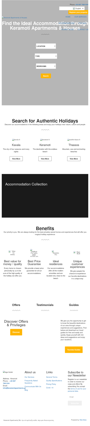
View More (16, 159)
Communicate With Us (33, 386)
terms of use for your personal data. (77, 389)
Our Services (29, 377)
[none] (72, 8)
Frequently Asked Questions (31, 381)
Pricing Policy (51, 384)
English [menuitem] (78, 8)
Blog (26, 390)
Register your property (78, 12)
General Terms (51, 377)
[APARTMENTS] (45, 203)
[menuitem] (72, 8)
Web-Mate (83, 420)
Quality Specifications (54, 380)
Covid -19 (49, 387)
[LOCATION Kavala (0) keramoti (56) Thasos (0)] (46, 46)
